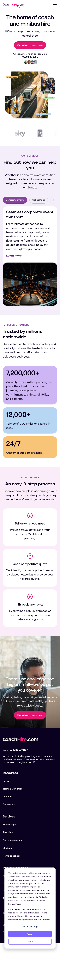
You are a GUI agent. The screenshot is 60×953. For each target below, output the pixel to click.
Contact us (9, 805)
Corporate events (12, 840)
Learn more (14, 255)
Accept (30, 934)
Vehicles (7, 797)
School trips (9, 825)
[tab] (15, 200)
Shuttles (7, 848)
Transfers (8, 832)
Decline (30, 941)
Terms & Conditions (13, 789)
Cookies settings (30, 926)
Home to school (11, 856)
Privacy (7, 781)
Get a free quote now (30, 45)
